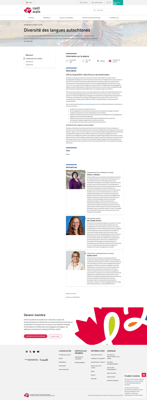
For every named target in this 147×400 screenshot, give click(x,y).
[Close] (144, 375)
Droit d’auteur (111, 373)
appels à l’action (78, 78)
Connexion (85, 2)
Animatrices (29, 65)
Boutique (118, 2)
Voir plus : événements (73, 297)
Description (29, 61)
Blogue (93, 375)
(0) (110, 2)
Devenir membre (98, 2)
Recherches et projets (98, 362)
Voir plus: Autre (71, 293)
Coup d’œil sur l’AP (96, 355)
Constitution (111, 377)
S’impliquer (62, 366)
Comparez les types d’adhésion (35, 336)
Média (92, 371)
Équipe (61, 358)
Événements (62, 362)
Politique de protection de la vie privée (113, 356)
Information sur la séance (34, 58)
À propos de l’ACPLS (65, 355)
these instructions (134, 383)
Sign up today (55, 336)
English (30, 2)
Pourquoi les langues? (98, 358)
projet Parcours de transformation (87, 104)
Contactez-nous (64, 369)
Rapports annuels (113, 380)
